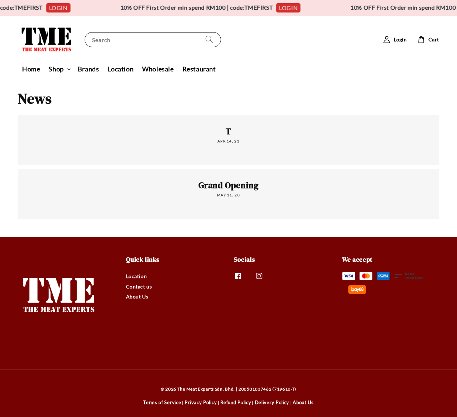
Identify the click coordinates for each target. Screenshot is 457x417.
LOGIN (56, 7)
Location (120, 69)
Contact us (139, 286)
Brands (88, 69)
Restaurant (199, 69)
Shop (56, 69)
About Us (137, 296)
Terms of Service (162, 402)
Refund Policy (235, 402)
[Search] (209, 39)
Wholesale (158, 69)
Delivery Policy (272, 402)
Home (31, 69)
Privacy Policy (201, 402)
